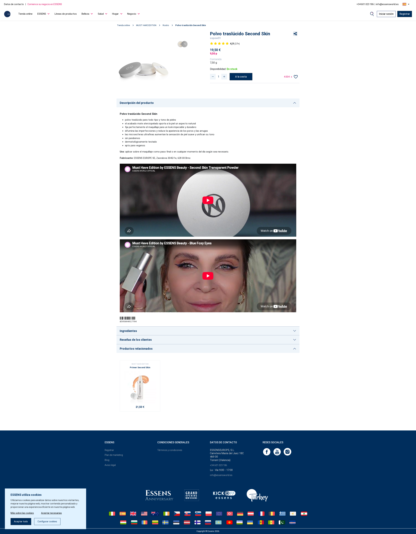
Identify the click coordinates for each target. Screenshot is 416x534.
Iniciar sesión (386, 13)
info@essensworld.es (387, 4)
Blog (107, 460)
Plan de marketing (114, 455)
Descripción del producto (137, 103)
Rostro (166, 25)
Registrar (404, 13)
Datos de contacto (14, 4)
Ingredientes (128, 331)
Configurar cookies (47, 521)
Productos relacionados (136, 348)
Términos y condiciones (169, 450)
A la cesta (241, 76)
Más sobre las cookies (22, 513)
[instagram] (287, 451)
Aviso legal (110, 465)
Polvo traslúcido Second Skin (190, 25)
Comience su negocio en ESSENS (44, 4)
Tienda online (25, 13)
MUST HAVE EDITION (146, 25)
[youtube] (277, 451)
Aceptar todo (21, 521)
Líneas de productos (66, 13)
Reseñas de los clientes (136, 339)
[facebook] (267, 451)
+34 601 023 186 (365, 4)
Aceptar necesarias (51, 513)
